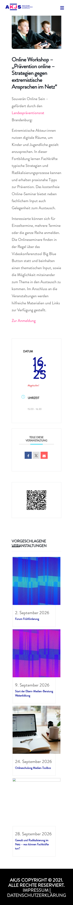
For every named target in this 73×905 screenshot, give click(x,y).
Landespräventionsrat (28, 113)
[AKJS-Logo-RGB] (19, 6)
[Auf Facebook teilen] (28, 455)
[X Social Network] (36, 455)
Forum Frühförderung (27, 619)
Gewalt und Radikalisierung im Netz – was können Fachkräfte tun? (32, 844)
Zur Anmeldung (24, 320)
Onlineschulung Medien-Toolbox (33, 768)
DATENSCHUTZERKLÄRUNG (36, 895)
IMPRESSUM (36, 890)
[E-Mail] (44, 455)
